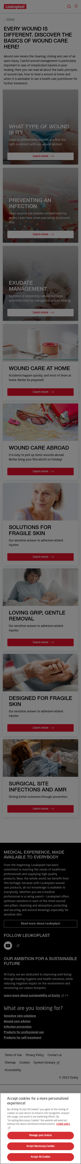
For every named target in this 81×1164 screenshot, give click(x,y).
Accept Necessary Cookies (40, 1146)
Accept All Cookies (40, 1157)
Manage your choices (40, 1135)
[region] (40, 1128)
